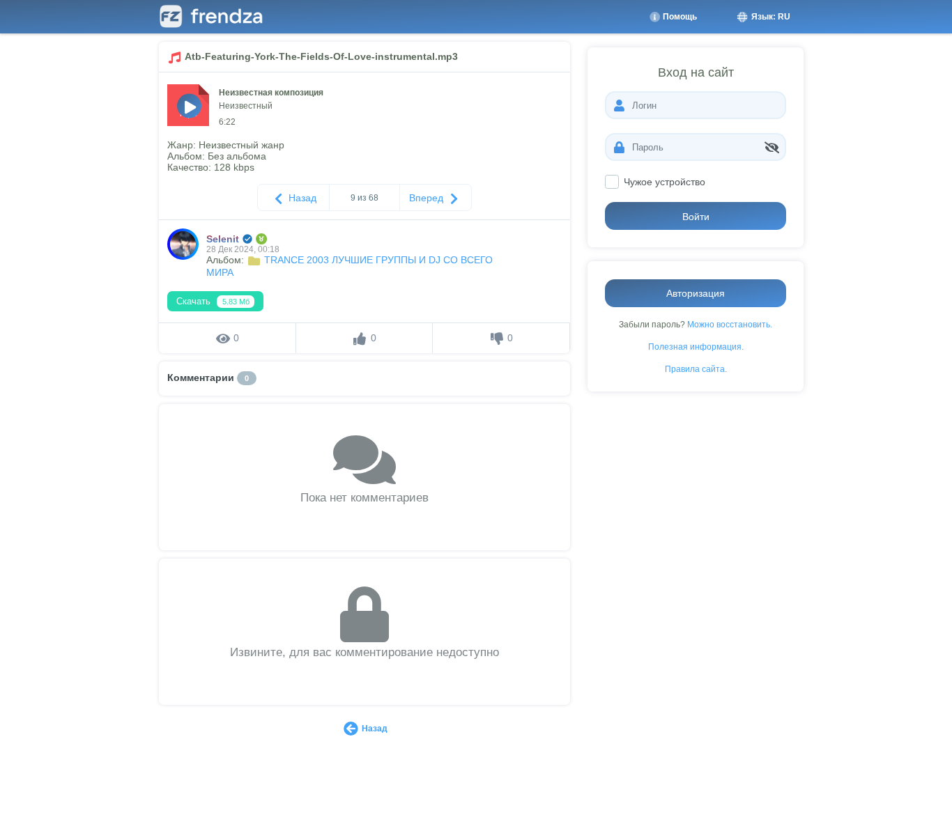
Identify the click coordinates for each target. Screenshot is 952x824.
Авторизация (695, 293)
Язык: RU (769, 17)
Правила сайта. (696, 368)
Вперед (427, 197)
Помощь (679, 17)
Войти (695, 216)
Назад (301, 197)
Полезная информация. (696, 346)
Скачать (212, 301)
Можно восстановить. (729, 324)
